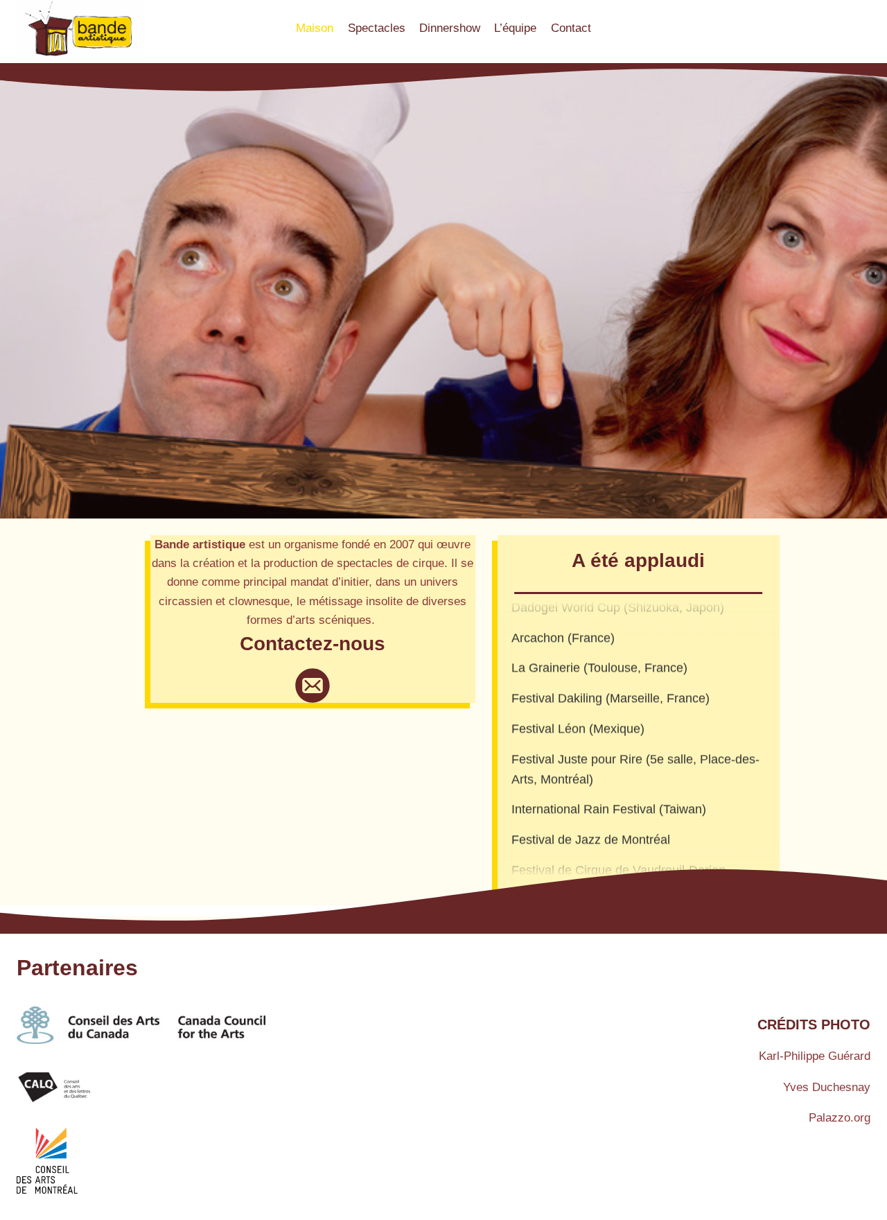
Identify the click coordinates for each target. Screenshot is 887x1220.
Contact (571, 28)
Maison (314, 28)
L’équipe (515, 28)
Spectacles (376, 28)
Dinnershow (449, 28)
